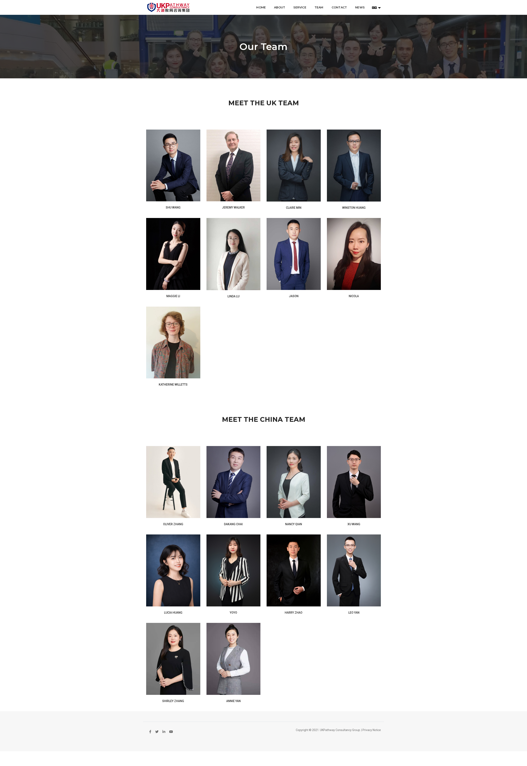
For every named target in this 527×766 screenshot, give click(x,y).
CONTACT (339, 7)
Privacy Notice (372, 730)
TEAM (319, 7)
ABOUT (279, 7)
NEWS (360, 7)
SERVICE (299, 7)
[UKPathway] (168, 7)
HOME (261, 7)
